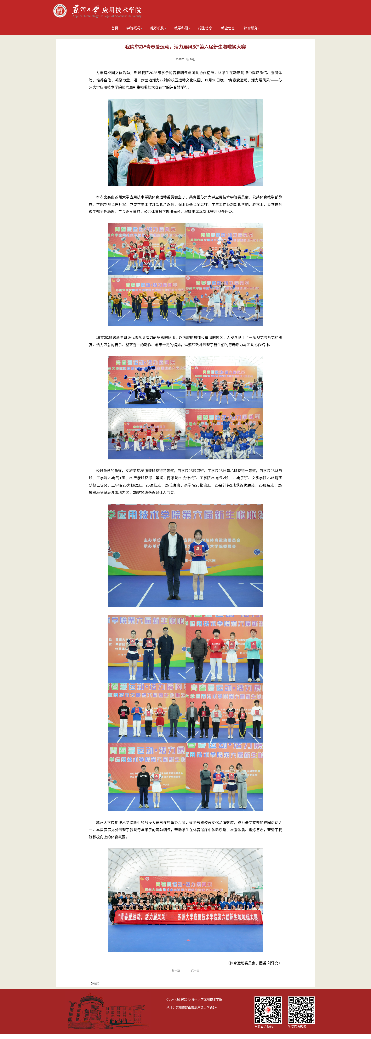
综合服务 (251, 28)
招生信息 (205, 28)
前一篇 (176, 970)
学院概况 (133, 28)
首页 (114, 28)
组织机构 (157, 28)
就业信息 (228, 28)
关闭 (95, 983)
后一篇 (195, 970)
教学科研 (181, 28)
